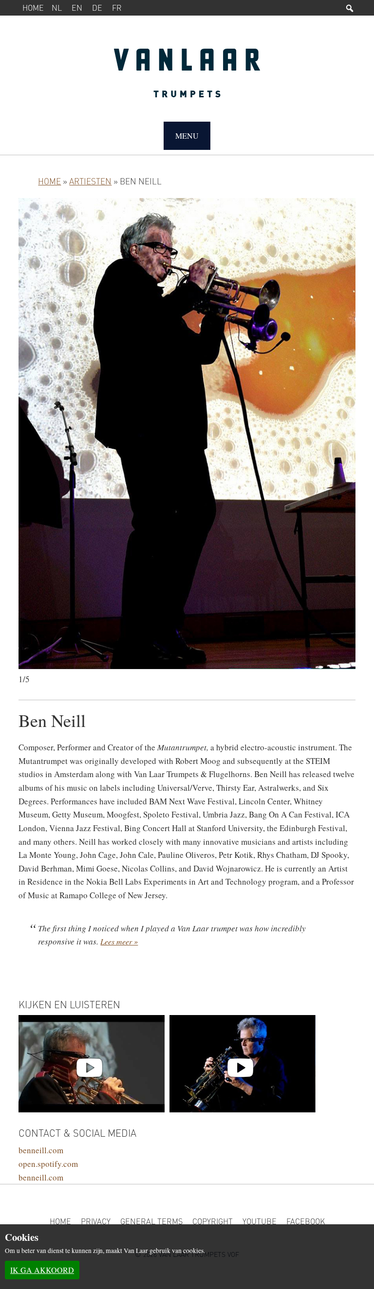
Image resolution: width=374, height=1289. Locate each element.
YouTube (260, 1221)
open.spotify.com (48, 1163)
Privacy (96, 1221)
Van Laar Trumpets (187, 78)
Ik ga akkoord (42, 1270)
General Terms (151, 1221)
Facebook (305, 1221)
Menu (187, 135)
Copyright (212, 1221)
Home (33, 7)
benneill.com (41, 1150)
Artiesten (90, 181)
